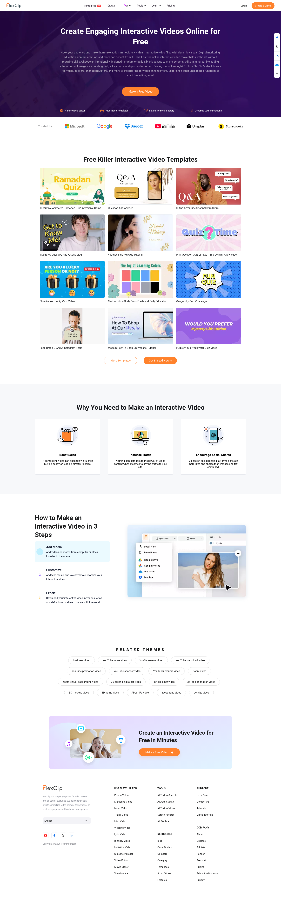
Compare (162, 853)
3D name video (110, 692)
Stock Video (164, 873)
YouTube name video (115, 660)
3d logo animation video (201, 681)
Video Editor (121, 860)
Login (244, 5)
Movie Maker (121, 866)
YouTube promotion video (86, 671)
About (200, 834)
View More (120, 873)
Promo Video (121, 795)
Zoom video (199, 671)
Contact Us (203, 801)
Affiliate (201, 847)
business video (81, 660)
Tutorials (201, 808)
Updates (201, 840)
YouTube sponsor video (127, 671)
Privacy (201, 880)
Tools (140, 5)
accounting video (171, 692)
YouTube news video (151, 660)
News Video (120, 808)
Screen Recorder (166, 814)
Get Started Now (159, 360)
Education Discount (207, 873)
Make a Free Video (140, 91)
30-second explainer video (126, 681)
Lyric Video (120, 834)
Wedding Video (122, 827)
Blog (159, 840)
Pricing (171, 5)
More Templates (121, 360)
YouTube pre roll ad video (190, 660)
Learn (155, 5)
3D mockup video (79, 692)
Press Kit (202, 860)
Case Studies (164, 847)
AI (127, 5)
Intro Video (120, 821)
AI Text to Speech (166, 795)
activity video (201, 692)
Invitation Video (122, 847)
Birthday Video (122, 840)
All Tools (162, 821)
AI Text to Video (166, 808)
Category (162, 860)
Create (111, 5)
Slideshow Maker (123, 853)
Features (162, 880)
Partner (201, 853)
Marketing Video (123, 801)
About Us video (140, 692)
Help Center (203, 795)
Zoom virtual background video (80, 681)
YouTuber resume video (166, 671)
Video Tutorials (205, 814)
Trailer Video (121, 814)
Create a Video (263, 5)
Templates (90, 5)
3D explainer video (164, 681)
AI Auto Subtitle (165, 801)
